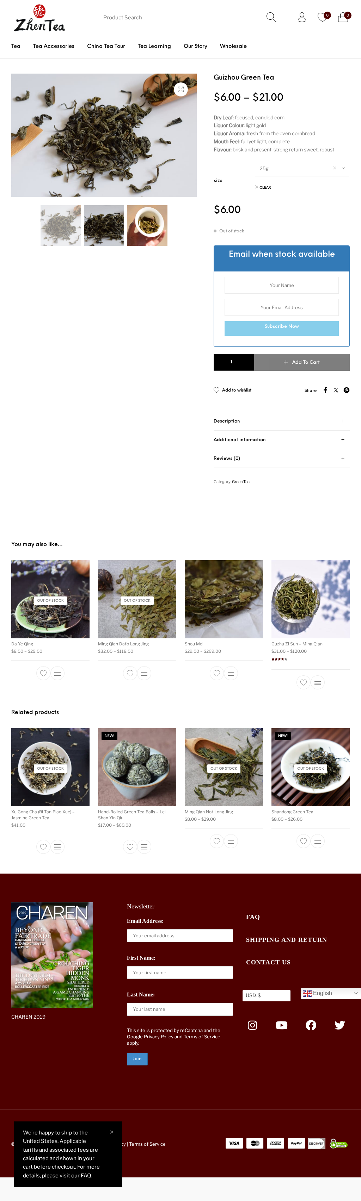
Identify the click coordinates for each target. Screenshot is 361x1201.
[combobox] (302, 167)
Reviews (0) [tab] (227, 458)
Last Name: (141, 994)
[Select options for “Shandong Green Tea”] (318, 841)
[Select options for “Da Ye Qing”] (57, 673)
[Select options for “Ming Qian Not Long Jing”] (231, 841)
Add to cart (306, 362)
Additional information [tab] (240, 440)
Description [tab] (227, 421)
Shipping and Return (286, 939)
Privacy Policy (158, 1036)
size (218, 181)
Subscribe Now (282, 326)
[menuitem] (16, 46)
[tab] (282, 421)
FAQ (253, 916)
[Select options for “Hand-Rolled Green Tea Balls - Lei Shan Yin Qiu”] (144, 847)
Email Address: (145, 921)
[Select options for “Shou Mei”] (231, 673)
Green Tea (241, 481)
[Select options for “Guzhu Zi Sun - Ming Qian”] (318, 682)
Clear (265, 188)
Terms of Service (202, 1036)
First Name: (141, 958)
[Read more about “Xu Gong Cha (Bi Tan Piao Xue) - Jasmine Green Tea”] (57, 847)
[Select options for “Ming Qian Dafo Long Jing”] (144, 673)
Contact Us (268, 962)
